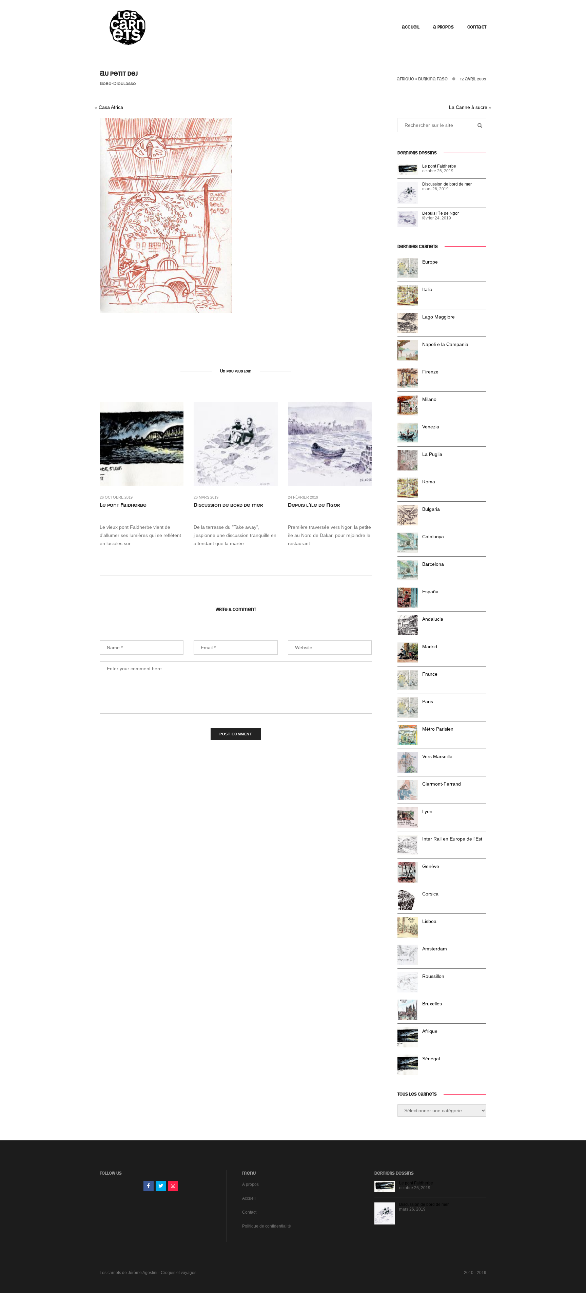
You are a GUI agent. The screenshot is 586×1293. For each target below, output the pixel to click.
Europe (430, 262)
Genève (430, 866)
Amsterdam (434, 948)
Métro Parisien (437, 729)
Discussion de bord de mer (228, 505)
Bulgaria (431, 509)
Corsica (430, 893)
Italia (427, 289)
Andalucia (432, 619)
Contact (476, 27)
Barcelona (433, 564)
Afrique (405, 79)
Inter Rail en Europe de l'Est (452, 839)
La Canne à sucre (468, 107)
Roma (428, 481)
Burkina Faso (433, 79)
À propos (443, 27)
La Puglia (432, 454)
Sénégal (431, 1058)
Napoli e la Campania (445, 344)
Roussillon (433, 976)
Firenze (430, 371)
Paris (427, 701)
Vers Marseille (437, 756)
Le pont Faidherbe (123, 505)
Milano (429, 399)
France (429, 674)
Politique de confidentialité (266, 1226)
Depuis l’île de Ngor (314, 505)
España (430, 591)
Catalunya (433, 536)
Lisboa (429, 921)
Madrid (429, 646)
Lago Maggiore (438, 317)
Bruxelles (432, 1003)
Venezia (430, 426)
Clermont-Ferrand (441, 784)
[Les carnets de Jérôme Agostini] (127, 27)
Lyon (427, 811)
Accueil (410, 27)
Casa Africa (111, 107)
